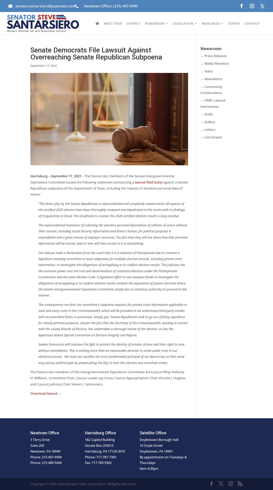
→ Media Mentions (214, 63)
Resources (211, 23)
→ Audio (206, 114)
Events (234, 23)
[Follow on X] (262, 6)
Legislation (183, 23)
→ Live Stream (211, 137)
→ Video (206, 71)
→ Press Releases (213, 56)
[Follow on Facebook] (241, 6)
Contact (252, 23)
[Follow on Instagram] (252, 6)
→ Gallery (207, 122)
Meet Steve (113, 23)
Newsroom (154, 23)
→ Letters (207, 129)
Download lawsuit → (46, 393)
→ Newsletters (211, 79)
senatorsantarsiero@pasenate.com (45, 6)
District (133, 23)
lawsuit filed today (148, 182)
